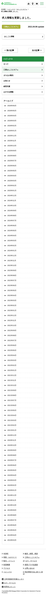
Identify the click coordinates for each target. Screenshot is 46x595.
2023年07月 (11, 280)
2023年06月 (11, 285)
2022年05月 (11, 350)
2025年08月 (11, 156)
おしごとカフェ (22, 9)
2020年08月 (11, 455)
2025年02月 (11, 185)
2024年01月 (11, 250)
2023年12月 (11, 255)
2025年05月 (11, 171)
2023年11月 (11, 260)
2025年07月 (11, 161)
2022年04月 (11, 355)
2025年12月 (11, 136)
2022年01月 (11, 370)
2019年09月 (11, 510)
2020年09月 (11, 450)
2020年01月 (11, 490)
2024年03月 (11, 240)
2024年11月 (11, 200)
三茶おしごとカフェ (11, 70)
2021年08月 (11, 395)
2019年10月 (11, 505)
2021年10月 (11, 385)
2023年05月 (11, 290)
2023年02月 (11, 305)
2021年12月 (11, 375)
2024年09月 (11, 210)
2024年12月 (11, 195)
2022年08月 (11, 335)
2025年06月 (11, 166)
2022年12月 (11, 315)
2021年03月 (11, 420)
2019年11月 (11, 500)
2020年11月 (11, 440)
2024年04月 (11, 235)
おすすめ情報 (8, 92)
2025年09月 (11, 151)
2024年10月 (11, 205)
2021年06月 (11, 405)
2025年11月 (11, 141)
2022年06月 (11, 345)
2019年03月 (11, 540)
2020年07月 (11, 460)
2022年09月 (11, 330)
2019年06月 (11, 525)
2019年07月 (11, 520)
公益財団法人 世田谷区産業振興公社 (9, 3)
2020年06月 (11, 465)
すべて (6, 64)
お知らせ (7, 81)
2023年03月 (11, 300)
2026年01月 (11, 131)
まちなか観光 (8, 75)
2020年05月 (11, 470)
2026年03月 (11, 121)
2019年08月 (11, 515)
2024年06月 (11, 225)
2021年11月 (11, 380)
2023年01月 (11, 310)
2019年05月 (11, 530)
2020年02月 (11, 485)
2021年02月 (11, 425)
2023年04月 (11, 295)
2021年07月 (11, 400)
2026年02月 (11, 126)
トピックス (11, 9)
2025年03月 (11, 181)
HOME (3, 9)
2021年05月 (11, 410)
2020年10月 (11, 445)
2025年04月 (11, 176)
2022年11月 (11, 320)
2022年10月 (11, 325)
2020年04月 (11, 475)
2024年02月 (11, 245)
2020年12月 (11, 435)
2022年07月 (11, 340)
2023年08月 (11, 275)
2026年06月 (11, 106)
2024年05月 (11, 230)
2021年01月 (11, 430)
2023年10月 (11, 265)
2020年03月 (11, 480)
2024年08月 (11, 215)
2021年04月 (11, 415)
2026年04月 (11, 116)
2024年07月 (11, 220)
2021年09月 (11, 390)
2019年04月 (11, 535)
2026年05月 (11, 111)
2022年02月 (11, 365)
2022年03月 (11, 360)
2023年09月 (11, 270)
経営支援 (7, 86)
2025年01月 (11, 190)
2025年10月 (11, 146)
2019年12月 (11, 495)
